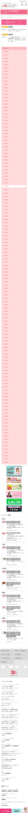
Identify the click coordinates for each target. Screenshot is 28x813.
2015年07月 (6, 426)
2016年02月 (6, 413)
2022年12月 (6, 169)
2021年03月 (6, 235)
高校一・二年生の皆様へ (20, 650)
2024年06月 (6, 130)
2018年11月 (6, 327)
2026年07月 (6, 54)
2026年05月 (6, 61)
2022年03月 (6, 196)
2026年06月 (6, 58)
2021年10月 (6, 212)
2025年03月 (6, 104)
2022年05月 (6, 189)
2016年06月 (6, 406)
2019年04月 (6, 311)
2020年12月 (6, 245)
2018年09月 (6, 334)
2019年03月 (6, 314)
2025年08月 (6, 87)
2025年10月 (6, 81)
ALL (7, 20)
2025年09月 (6, 84)
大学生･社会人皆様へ (6, 654)
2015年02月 (6, 439)
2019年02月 (6, 317)
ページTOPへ (21, 666)
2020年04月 (6, 271)
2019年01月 (6, 321)
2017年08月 (6, 367)
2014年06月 (6, 458)
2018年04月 (6, 350)
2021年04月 (6, 232)
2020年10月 (6, 252)
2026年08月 (6, 51)
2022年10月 (6, 176)
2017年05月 (6, 376)
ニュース (20, 20)
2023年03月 (6, 159)
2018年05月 (6, 347)
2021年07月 (6, 222)
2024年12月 (6, 110)
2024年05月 (6, 133)
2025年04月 (6, 100)
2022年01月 (6, 203)
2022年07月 (6, 182)
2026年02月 (6, 71)
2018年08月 (6, 337)
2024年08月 (6, 123)
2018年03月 (6, 353)
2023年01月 (6, 166)
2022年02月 (6, 199)
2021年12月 (6, 206)
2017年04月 (6, 380)
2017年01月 (6, 390)
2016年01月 (6, 416)
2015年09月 (6, 422)
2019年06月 (6, 304)
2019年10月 (6, 291)
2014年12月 (6, 442)
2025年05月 (6, 97)
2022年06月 (6, 186)
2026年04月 (6, 64)
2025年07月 (6, 91)
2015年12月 (6, 419)
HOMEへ (7, 666)
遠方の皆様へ (18, 654)
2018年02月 (6, 357)
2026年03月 (6, 68)
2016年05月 (6, 409)
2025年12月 (6, 74)
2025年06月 (6, 94)
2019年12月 (6, 285)
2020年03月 (6, 275)
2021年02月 (6, 239)
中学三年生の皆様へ (5, 658)
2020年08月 (6, 258)
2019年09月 (6, 294)
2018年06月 (6, 344)
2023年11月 (6, 143)
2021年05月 (6, 229)
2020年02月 (6, 278)
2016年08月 (6, 399)
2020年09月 (6, 255)
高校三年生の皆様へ (5, 650)
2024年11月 (6, 114)
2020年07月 (6, 262)
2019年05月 (6, 308)
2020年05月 (6, 268)
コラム (20, 23)
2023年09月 (6, 146)
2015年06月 (6, 429)
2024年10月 (6, 117)
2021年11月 (6, 209)
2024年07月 (6, 127)
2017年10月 (6, 363)
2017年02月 (6, 386)
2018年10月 (6, 331)
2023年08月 (6, 150)
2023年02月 (6, 163)
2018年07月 (6, 340)
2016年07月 (6, 403)
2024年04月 (6, 136)
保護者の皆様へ (18, 658)
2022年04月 (6, 193)
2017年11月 (6, 360)
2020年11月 (6, 248)
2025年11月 (6, 77)
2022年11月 (6, 173)
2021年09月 (6, 216)
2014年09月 (6, 452)
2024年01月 (6, 140)
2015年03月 (6, 436)
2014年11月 (6, 445)
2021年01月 (6, 242)
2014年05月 (6, 462)
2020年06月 (6, 265)
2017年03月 (6, 383)
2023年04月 (6, 156)
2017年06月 (6, 373)
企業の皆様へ (4, 662)
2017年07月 (6, 370)
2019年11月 (6, 288)
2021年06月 (6, 226)
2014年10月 (6, 449)
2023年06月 (6, 153)
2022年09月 (6, 179)
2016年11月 (6, 393)
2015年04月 (6, 432)
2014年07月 (6, 455)
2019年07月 (6, 301)
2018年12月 (6, 324)
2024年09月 (6, 120)
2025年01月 (6, 107)
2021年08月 (6, 219)
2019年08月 (6, 298)
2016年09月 (6, 396)
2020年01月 (6, 281)
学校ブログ (7, 23)
